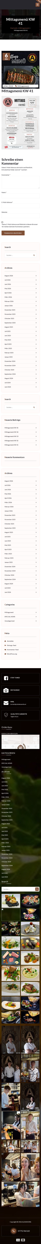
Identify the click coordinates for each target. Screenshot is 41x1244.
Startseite (14, 28)
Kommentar (6, 175)
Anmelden (10, 641)
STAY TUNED (15, 678)
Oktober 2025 (9, 318)
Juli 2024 (7, 382)
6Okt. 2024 (8, 86)
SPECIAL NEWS (10, 616)
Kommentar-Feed (12, 649)
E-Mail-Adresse (7, 202)
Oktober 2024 (9, 370)
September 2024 (10, 374)
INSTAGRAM (14, 690)
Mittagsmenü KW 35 (11, 428)
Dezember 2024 (10, 361)
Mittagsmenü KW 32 (11, 440)
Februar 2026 (9, 301)
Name (4, 192)
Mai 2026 (8, 288)
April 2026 (8, 293)
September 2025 (10, 323)
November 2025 (10, 314)
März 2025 (8, 348)
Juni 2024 (8, 387)
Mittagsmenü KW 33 (11, 436)
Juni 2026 (8, 284)
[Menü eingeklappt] (37, 5)
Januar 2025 (9, 357)
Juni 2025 (8, 335)
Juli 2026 (7, 280)
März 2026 (8, 297)
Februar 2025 (9, 353)
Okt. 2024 (6, 56)
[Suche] (34, 255)
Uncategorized (9, 621)
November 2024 (10, 365)
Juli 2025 (7, 331)
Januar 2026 (9, 305)
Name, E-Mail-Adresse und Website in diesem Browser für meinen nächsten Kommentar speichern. (20, 225)
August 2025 (9, 327)
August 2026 (9, 276)
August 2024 (9, 378)
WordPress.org (12, 654)
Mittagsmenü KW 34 (11, 432)
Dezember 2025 (10, 310)
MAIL (12, 701)
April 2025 (8, 344)
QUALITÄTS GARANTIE (18, 714)
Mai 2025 (8, 340)
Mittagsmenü (24, 28)
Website (4, 212)
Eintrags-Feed (11, 645)
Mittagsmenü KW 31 (11, 445)
